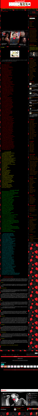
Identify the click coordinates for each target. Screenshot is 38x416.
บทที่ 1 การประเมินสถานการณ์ (33, 123)
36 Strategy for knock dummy (33, 41)
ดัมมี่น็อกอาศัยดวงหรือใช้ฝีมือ (33, 178)
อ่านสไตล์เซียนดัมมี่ (31, 187)
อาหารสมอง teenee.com (32, 225)
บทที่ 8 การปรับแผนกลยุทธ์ (32, 132)
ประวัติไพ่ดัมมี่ (33, 92)
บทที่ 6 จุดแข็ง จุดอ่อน (32, 129)
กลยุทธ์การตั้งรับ (31, 150)
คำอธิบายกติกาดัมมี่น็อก (32, 70)
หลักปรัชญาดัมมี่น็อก (31, 61)
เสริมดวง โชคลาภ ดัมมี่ (32, 191)
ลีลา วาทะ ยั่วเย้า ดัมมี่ (32, 76)
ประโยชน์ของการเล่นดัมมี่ (32, 62)
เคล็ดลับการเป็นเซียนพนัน (32, 199)
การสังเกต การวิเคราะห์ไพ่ (32, 166)
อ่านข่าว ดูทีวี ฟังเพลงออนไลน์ (33, 219)
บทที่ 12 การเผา (31, 137)
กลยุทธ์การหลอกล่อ (31, 149)
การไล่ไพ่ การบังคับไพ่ (32, 170)
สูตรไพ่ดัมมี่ (33, 83)
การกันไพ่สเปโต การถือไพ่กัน (32, 165)
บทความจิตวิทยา (31, 229)
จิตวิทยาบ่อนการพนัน (32, 200)
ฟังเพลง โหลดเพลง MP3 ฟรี (32, 224)
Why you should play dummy (33, 31)
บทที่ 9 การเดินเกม (31, 133)
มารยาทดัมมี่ (31, 72)
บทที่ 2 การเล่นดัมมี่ (31, 124)
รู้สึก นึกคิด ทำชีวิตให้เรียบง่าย (33, 209)
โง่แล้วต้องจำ (31, 192)
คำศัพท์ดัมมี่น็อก (31, 67)
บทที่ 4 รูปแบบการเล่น (32, 127)
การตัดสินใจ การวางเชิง (32, 169)
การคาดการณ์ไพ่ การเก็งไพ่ (32, 164)
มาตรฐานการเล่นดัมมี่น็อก (32, 71)
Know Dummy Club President (33, 30)
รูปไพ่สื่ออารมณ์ (31, 237)
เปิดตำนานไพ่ (31, 188)
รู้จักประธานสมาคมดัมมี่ (32, 45)
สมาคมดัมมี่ (18, 408)
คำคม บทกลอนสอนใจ (32, 208)
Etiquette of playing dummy (32, 36)
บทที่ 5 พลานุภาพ (31, 128)
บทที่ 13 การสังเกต (31, 138)
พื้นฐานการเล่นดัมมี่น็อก (32, 66)
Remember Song (31, 26)
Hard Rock (30, 22)
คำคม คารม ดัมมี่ (31, 75)
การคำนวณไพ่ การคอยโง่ (32, 174)
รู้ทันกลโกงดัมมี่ (31, 183)
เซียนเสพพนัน (31, 196)
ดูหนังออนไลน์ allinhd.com (32, 220)
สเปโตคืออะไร (31, 186)
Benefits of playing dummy (32, 32)
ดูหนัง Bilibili (30, 221)
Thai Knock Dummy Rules (32, 40)
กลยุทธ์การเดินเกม (31, 145)
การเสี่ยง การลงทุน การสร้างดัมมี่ (33, 161)
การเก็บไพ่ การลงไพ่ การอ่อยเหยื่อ (33, 158)
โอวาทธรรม (30, 230)
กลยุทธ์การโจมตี (31, 146)
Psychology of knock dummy (33, 35)
